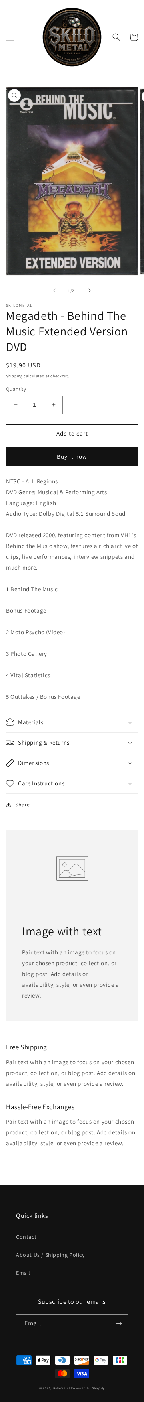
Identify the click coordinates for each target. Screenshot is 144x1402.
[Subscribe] (119, 1323)
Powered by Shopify (88, 1388)
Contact (26, 1236)
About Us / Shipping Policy (50, 1254)
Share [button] (22, 804)
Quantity (16, 389)
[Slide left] (54, 290)
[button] (10, 37)
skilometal (61, 1388)
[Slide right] (89, 290)
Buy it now (72, 456)
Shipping (14, 376)
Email (23, 1272)
